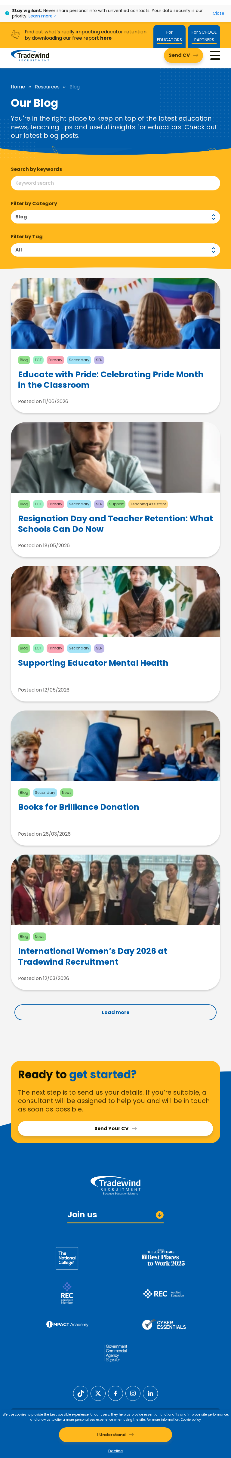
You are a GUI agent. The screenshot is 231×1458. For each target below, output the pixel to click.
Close (218, 13)
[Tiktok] (80, 1393)
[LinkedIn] (150, 1393)
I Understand (111, 1435)
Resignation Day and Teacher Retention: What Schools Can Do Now (115, 523)
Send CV (179, 55)
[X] (98, 1393)
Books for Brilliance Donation (78, 807)
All (18, 249)
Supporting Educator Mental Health (93, 663)
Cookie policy (191, 1419)
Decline (115, 1451)
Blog (21, 216)
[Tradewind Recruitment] (30, 55)
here (106, 38)
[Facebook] (115, 1393)
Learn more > (42, 16)
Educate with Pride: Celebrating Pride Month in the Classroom (111, 379)
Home (18, 87)
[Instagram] (132, 1393)
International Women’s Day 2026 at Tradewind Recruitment (92, 956)
